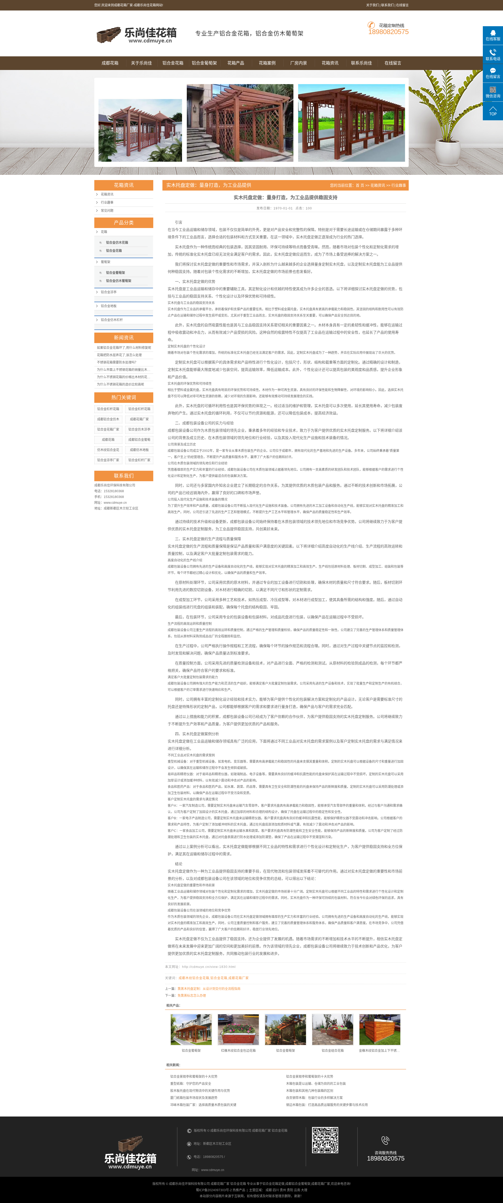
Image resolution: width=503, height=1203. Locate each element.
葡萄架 (105, 262)
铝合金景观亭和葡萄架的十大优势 (193, 1077)
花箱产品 (235, 63)
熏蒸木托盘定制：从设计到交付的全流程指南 (209, 989)
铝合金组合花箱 (333, 1051)
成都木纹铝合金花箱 (194, 978)
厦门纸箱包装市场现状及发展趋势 (193, 1098)
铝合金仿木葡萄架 (118, 281)
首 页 (360, 185)
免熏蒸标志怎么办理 (192, 996)
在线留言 (402, 5)
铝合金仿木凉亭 (139, 429)
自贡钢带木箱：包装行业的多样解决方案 (314, 1098)
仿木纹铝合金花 (108, 450)
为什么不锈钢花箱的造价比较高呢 (120, 384)
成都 (269, 1190)
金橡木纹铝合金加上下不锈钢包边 (380, 1051)
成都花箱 (110, 63)
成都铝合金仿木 (108, 419)
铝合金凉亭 (109, 292)
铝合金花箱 (172, 63)
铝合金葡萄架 (204, 63)
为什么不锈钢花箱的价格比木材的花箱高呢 (125, 377)
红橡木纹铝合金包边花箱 (238, 1051)
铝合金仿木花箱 (117, 243)
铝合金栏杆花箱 (108, 409)
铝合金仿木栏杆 (112, 320)
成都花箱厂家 (139, 419)
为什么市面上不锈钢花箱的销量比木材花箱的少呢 (125, 370)
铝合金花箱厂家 (108, 429)
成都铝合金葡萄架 (297, 1184)
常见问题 (107, 211)
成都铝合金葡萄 (139, 440)
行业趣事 (107, 202)
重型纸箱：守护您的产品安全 (190, 1084)
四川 (276, 1190)
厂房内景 (298, 63)
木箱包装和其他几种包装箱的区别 (309, 1091)
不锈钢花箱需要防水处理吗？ (117, 362)
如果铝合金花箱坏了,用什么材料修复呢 (124, 348)
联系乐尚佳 (361, 63)
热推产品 (239, 1190)
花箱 (104, 232)
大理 (304, 1190)
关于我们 (372, 5)
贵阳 (290, 1190)
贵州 (283, 1190)
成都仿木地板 (139, 450)
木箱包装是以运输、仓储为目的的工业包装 (316, 1084)
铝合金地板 (109, 306)
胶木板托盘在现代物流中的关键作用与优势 (200, 1091)
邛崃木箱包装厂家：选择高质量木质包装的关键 (203, 1105)
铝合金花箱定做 (274, 1184)
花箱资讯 (330, 63)
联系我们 (387, 5)
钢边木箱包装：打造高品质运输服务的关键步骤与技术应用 (327, 1105)
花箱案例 (267, 63)
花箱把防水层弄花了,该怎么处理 (119, 355)
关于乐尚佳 (141, 63)
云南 (297, 1190)
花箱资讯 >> (380, 185)
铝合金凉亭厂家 (108, 460)
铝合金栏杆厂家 (139, 460)
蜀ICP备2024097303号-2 (214, 1190)
